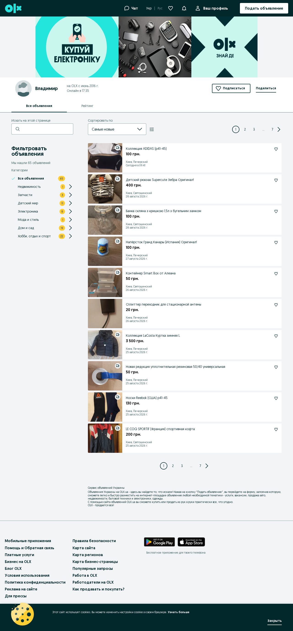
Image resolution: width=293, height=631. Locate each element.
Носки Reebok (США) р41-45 (147, 398)
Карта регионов (88, 554)
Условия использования (27, 575)
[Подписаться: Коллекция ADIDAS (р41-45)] (276, 149)
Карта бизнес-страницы (95, 561)
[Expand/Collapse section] (70, 186)
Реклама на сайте (21, 589)
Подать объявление (209, 492)
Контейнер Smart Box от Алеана (151, 273)
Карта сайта (84, 548)
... (263, 129)
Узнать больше (178, 612)
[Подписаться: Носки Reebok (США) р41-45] (276, 398)
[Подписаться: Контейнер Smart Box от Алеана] (276, 274)
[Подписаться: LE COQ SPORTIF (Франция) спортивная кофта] (276, 429)
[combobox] (111, 129)
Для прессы (16, 596)
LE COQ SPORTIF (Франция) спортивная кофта (160, 429)
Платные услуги (19, 554)
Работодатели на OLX (93, 582)
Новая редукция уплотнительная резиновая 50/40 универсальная (175, 367)
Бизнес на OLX (18, 561)
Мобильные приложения (28, 540)
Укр (149, 8)
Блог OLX (13, 568)
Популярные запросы (93, 568)
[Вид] (151, 129)
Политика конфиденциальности (35, 582)
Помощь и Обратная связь (29, 548)
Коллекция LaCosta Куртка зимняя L (153, 335)
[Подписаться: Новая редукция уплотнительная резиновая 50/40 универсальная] (276, 367)
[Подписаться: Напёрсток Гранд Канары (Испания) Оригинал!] (276, 242)
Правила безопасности (94, 540)
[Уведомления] (184, 8)
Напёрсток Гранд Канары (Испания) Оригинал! (161, 242)
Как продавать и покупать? (99, 589)
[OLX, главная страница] (13, 8)
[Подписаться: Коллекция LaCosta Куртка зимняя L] (276, 336)
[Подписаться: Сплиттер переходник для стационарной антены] (276, 305)
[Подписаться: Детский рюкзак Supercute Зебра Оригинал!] (276, 180)
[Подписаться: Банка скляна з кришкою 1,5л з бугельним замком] (276, 211)
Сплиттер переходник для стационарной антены (163, 304)
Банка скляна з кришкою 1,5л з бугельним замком (163, 211)
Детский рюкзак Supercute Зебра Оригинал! (160, 180)
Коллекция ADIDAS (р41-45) (146, 149)
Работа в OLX (85, 575)
